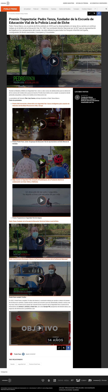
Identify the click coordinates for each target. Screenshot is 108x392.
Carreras (53, 9)
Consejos (76, 9)
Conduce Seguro (87, 9)
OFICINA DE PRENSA (82, 3)
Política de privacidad (70, 387)
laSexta (48, 380)
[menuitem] (68, 3)
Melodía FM (89, 380)
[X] (94, 13)
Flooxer (104, 380)
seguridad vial (22, 364)
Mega (66, 380)
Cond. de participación (89, 387)
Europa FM (84, 380)
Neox (54, 380)
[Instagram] (23, 354)
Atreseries (72, 380)
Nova (60, 380)
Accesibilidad (76, 389)
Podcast (35, 9)
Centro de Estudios (64, 9)
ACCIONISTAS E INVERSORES (98, 3)
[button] (21, 9)
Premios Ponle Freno (34, 364)
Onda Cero (78, 380)
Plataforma (44, 9)
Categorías (4, 372)
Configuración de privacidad (65, 389)
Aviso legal (61, 387)
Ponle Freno (10, 9)
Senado (12, 364)
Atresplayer (97, 380)
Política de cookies (79, 387)
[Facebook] (99, 13)
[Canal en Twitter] (106, 9)
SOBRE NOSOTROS (68, 3)
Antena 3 (42, 380)
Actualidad (27, 9)
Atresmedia (7, 380)
